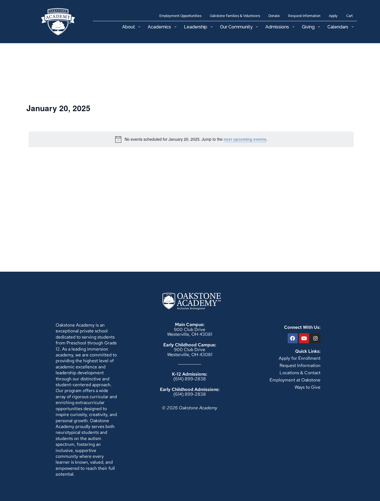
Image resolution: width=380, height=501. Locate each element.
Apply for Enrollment (299, 358)
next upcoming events (245, 139)
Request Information (300, 365)
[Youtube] (304, 338)
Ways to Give (307, 387)
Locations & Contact (300, 373)
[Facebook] (293, 338)
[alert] (191, 139)
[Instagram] (315, 338)
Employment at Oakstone (295, 380)
